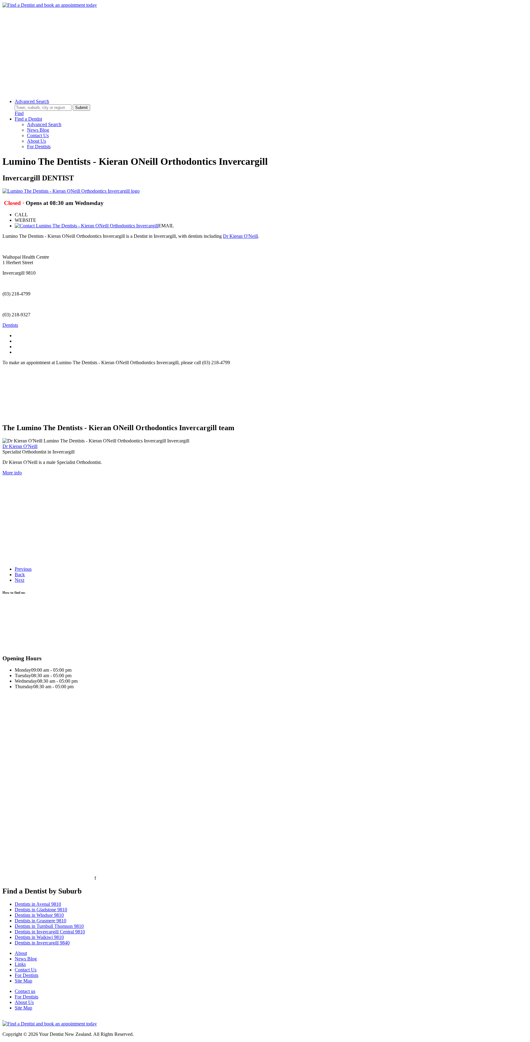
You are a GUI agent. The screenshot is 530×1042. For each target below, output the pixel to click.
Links (20, 964)
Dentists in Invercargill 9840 (42, 942)
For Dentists (39, 146)
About (21, 953)
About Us (36, 141)
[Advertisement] (186, 51)
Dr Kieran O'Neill (240, 236)
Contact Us (38, 135)
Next (19, 580)
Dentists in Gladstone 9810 (41, 909)
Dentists (10, 325)
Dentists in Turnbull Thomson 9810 (49, 926)
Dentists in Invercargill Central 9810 (50, 931)
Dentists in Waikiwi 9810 (39, 937)
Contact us (25, 991)
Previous (23, 569)
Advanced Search (32, 101)
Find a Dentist (28, 119)
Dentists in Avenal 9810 (38, 904)
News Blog (38, 130)
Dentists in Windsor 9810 (39, 915)
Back (20, 574)
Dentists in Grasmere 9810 (40, 920)
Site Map (23, 980)
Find (19, 113)
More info (12, 472)
